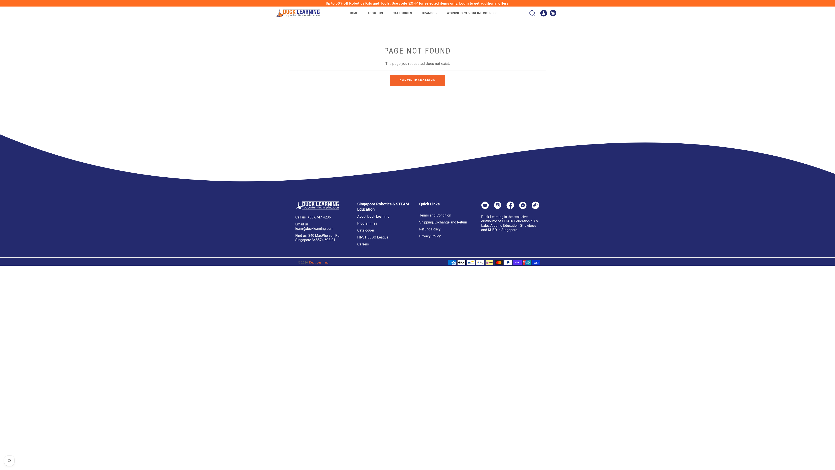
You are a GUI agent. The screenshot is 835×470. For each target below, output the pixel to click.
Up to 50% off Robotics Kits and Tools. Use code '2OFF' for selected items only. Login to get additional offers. (417, 3)
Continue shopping (417, 80)
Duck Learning (319, 262)
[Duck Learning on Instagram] (497, 208)
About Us (375, 13)
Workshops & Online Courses (472, 13)
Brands (428, 13)
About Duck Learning (373, 216)
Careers (363, 244)
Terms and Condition (435, 215)
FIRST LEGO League (372, 237)
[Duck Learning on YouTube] (485, 208)
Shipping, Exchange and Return (443, 222)
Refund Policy (430, 229)
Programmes (367, 223)
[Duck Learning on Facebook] (510, 208)
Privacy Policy (430, 236)
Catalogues (366, 230)
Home (353, 13)
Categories (402, 13)
